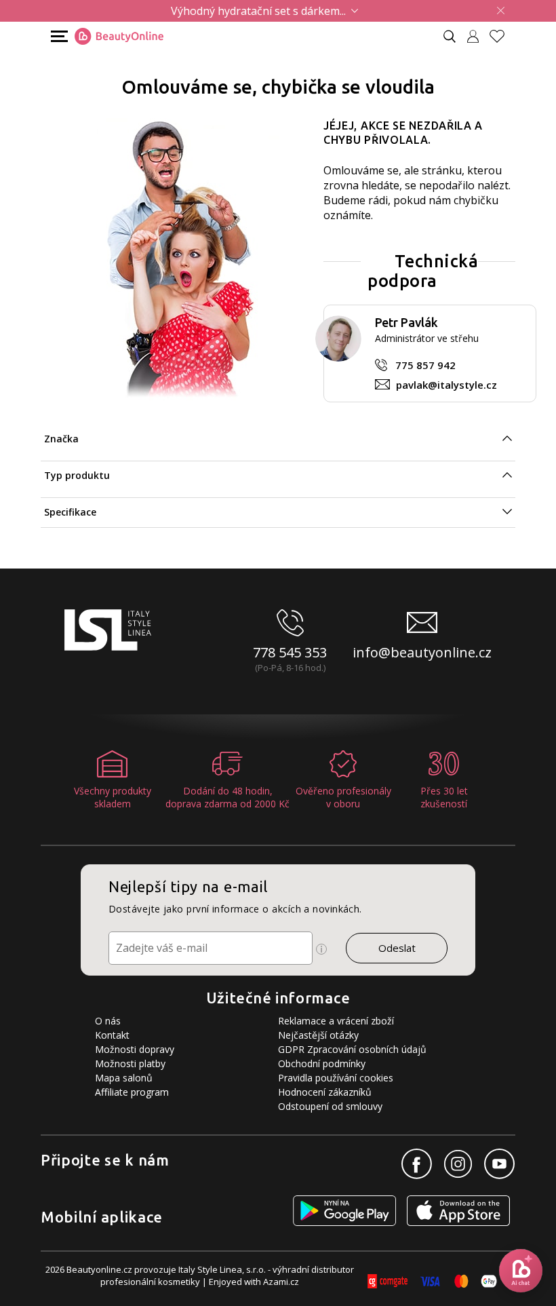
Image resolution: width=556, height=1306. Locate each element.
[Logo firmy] (119, 36)
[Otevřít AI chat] (520, 1270)
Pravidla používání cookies (335, 1077)
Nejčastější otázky (318, 1035)
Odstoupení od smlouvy (330, 1106)
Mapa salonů (124, 1077)
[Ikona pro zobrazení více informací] (321, 949)
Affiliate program (132, 1092)
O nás (108, 1020)
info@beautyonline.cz (422, 652)
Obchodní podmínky (321, 1063)
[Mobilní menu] (57, 35)
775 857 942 (425, 365)
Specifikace (70, 511)
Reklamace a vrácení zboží (336, 1020)
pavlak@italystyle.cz (446, 384)
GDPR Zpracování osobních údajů (352, 1049)
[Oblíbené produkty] (502, 36)
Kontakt (112, 1035)
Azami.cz (281, 1281)
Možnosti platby (130, 1063)
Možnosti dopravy (134, 1049)
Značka (61, 438)
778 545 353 (290, 652)
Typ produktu (77, 475)
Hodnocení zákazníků (325, 1092)
